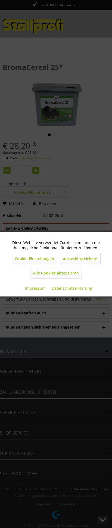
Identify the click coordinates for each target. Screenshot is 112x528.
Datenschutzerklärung (71, 288)
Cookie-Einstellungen (34, 258)
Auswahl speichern (80, 258)
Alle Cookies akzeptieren (56, 273)
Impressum (35, 288)
